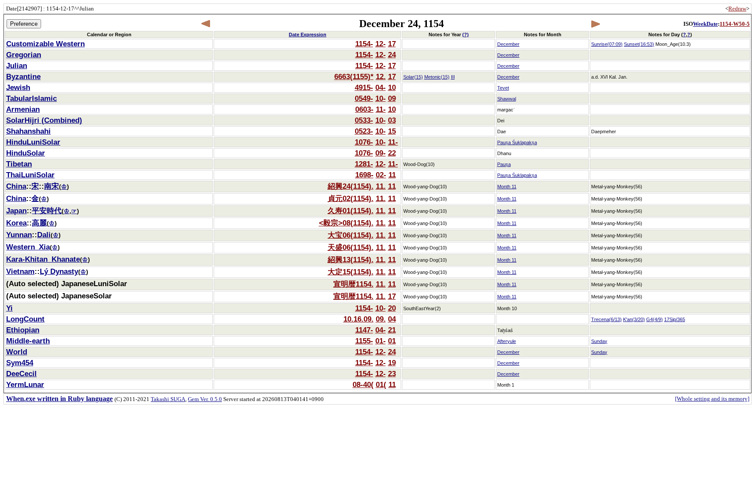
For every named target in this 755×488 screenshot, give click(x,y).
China (16, 186)
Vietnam (20, 271)
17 (392, 44)
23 (392, 373)
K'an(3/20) (634, 319)
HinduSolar (25, 153)
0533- (364, 120)
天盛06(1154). (351, 247)
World (16, 352)
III (453, 77)
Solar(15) (413, 77)
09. (381, 319)
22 (392, 153)
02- (381, 175)
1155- (364, 341)
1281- (364, 164)
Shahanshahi (28, 131)
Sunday (599, 341)
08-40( (363, 384)
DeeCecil (21, 373)
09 (392, 98)
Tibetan (19, 164)
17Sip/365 (674, 319)
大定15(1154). (351, 272)
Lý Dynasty (59, 271)
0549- (364, 98)
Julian (16, 65)
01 (392, 341)
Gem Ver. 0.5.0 (205, 399)
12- (380, 44)
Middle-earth (28, 341)
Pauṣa (504, 164)
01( (381, 384)
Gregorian (23, 55)
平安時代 (47, 211)
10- (380, 98)
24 (392, 55)
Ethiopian (22, 330)
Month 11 (506, 186)
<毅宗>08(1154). (346, 223)
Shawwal (506, 98)
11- (381, 109)
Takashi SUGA (168, 399)
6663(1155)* (354, 76)
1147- (364, 330)
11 (392, 175)
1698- (364, 175)
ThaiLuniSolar (30, 175)
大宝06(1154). (351, 235)
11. (381, 186)
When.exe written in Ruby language (59, 398)
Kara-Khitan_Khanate (43, 259)
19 (392, 363)
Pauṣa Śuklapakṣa (517, 142)
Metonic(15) (437, 77)
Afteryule (506, 341)
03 (392, 120)
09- (380, 153)
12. (381, 76)
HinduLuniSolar (33, 142)
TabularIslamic (31, 98)
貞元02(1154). (351, 198)
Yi (9, 308)
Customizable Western (45, 44)
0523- (364, 131)
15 (392, 131)
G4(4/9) (654, 319)
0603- (364, 109)
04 (392, 319)
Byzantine (23, 76)
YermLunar (25, 384)
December (508, 44)
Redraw (737, 8)
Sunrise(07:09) (607, 44)
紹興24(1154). (351, 186)
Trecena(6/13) (606, 319)
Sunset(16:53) (639, 44)
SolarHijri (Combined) (44, 120)
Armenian (23, 109)
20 (392, 308)
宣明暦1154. (353, 284)
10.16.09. (358, 319)
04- (380, 87)
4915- (364, 87)
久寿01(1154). (351, 211)
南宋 (51, 186)
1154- (364, 44)
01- (380, 341)
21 (392, 330)
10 (392, 87)
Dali (44, 235)
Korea (16, 223)
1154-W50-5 (735, 24)
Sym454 (19, 363)
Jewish (18, 87)
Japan (16, 211)
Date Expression (307, 34)
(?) (465, 34)
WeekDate (705, 24)
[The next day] (595, 23)
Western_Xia (28, 247)
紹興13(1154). (351, 259)
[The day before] (206, 23)
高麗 (39, 223)
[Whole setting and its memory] (712, 398)
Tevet (503, 87)
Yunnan (19, 235)
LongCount (25, 319)
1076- (364, 142)
